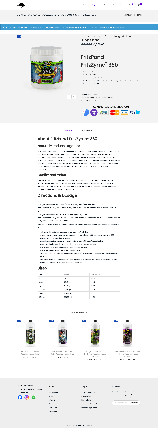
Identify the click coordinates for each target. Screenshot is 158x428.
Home (18, 15)
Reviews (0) (88, 130)
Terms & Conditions (88, 392)
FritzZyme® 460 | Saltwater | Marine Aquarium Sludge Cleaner (63, 353)
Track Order (53, 408)
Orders (51, 404)
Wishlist (52, 400)
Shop (51, 396)
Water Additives (34, 15)
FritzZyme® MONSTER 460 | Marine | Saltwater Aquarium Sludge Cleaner (127, 354)
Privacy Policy (86, 396)
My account (53, 392)
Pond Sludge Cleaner (93, 97)
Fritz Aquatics (47, 15)
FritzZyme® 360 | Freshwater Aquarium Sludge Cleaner (30, 353)
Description (69, 130)
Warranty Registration (89, 408)
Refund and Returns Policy (90, 404)
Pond (24, 15)
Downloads (53, 412)
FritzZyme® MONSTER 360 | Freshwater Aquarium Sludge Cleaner (95, 354)
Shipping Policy (86, 400)
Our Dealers (85, 412)
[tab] (69, 130)
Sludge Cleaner (107, 97)
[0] (130, 5)
